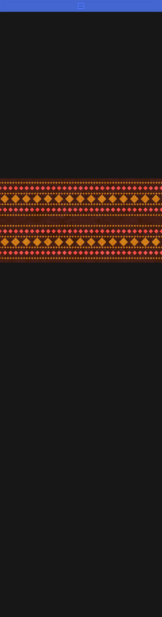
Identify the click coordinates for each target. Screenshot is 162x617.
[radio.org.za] (60, 418)
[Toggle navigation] (81, 6)
